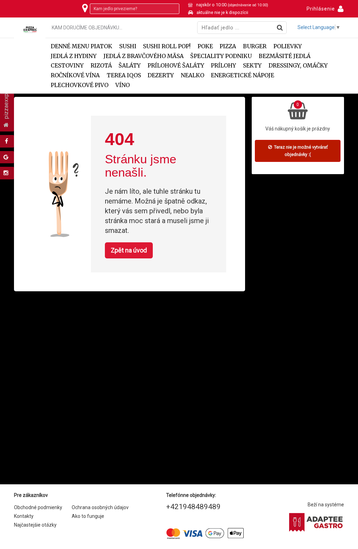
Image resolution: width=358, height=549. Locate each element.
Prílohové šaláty (176, 65)
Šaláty (130, 65)
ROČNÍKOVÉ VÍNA (75, 75)
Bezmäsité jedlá (284, 56)
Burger (254, 46)
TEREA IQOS (124, 75)
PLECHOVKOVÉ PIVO (79, 85)
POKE (205, 46)
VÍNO (122, 85)
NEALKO (192, 75)
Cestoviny (67, 65)
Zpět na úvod (129, 250)
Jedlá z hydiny (73, 56)
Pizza (228, 46)
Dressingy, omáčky (298, 65)
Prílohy (223, 65)
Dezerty (161, 75)
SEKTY (252, 65)
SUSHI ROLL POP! (167, 46)
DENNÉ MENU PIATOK (81, 46)
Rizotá (101, 65)
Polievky (287, 46)
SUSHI (127, 46)
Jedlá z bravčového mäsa (143, 56)
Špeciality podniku (221, 56)
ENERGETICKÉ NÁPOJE (242, 75)
